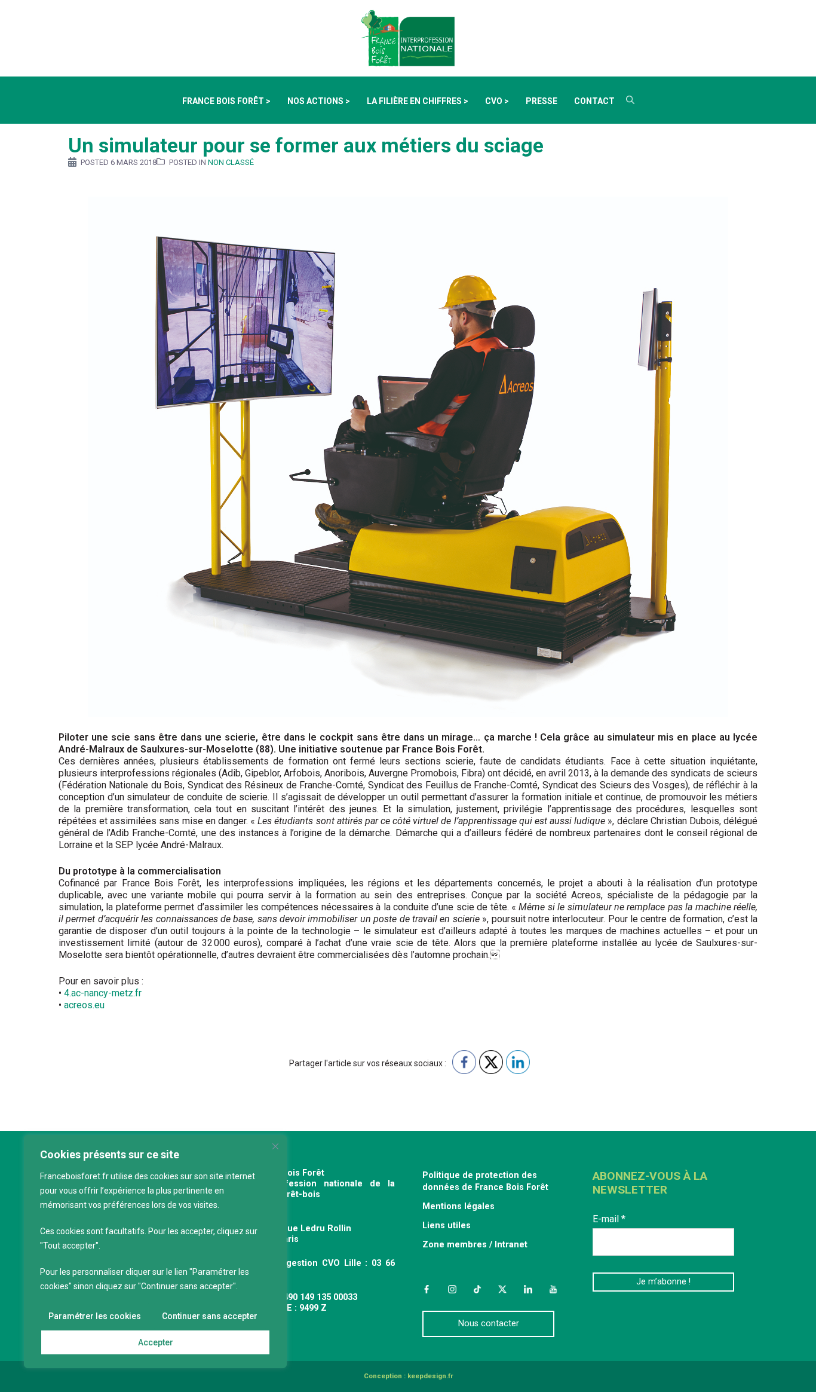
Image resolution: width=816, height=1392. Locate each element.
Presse (541, 101)
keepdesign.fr (430, 1376)
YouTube (553, 1289)
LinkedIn (528, 1289)
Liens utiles (446, 1225)
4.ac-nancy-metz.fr (103, 993)
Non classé (231, 162)
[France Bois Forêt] (408, 37)
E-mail (609, 1219)
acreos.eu (84, 1005)
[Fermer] (275, 1146)
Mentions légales (458, 1206)
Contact (594, 101)
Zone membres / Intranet (474, 1245)
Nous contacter (488, 1323)
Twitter (502, 1289)
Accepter (155, 1342)
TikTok (477, 1289)
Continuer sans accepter (209, 1316)
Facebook (426, 1289)
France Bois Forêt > (226, 101)
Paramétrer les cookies (94, 1316)
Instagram (451, 1289)
